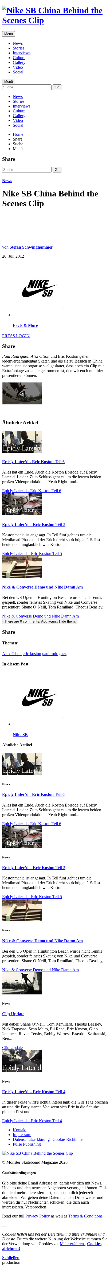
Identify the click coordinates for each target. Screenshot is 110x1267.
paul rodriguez (54, 653)
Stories (18, 48)
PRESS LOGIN (16, 336)
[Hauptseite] (55, 20)
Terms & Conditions (85, 1216)
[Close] (4, 1226)
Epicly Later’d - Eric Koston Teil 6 (33, 461)
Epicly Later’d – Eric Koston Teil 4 (33, 1091)
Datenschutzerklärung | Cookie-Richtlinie (47, 1139)
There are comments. (40, 621)
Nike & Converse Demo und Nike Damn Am (42, 587)
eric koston (32, 653)
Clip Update (13, 1013)
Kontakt (19, 1130)
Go (57, 87)
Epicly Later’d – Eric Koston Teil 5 (33, 524)
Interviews (21, 53)
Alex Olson (12, 653)
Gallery (19, 62)
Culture (19, 57)
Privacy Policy (37, 1216)
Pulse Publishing (27, 1144)
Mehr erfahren (72, 1243)
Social (18, 72)
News (18, 43)
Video (18, 67)
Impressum (22, 1134)
